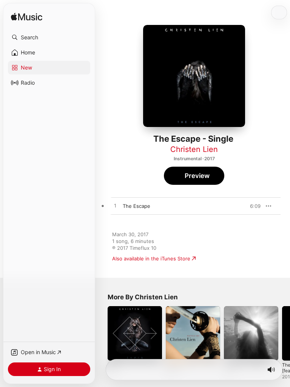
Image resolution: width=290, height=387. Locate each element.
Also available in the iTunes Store (151, 258)
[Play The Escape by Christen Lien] (115, 206)
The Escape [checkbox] (136, 206)
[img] (26, 17)
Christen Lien (194, 149)
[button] (49, 37)
